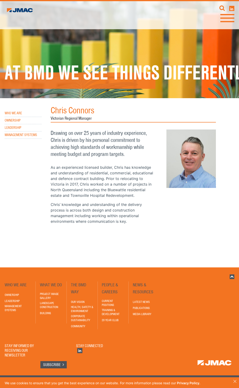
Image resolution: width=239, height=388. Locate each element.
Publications (141, 308)
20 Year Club (110, 320)
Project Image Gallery (49, 296)
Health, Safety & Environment (82, 309)
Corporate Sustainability (80, 318)
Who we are (13, 113)
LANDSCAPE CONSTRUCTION (49, 305)
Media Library (142, 314)
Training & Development (111, 312)
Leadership (13, 128)
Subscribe (52, 364)
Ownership (13, 120)
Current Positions (108, 303)
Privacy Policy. (188, 383)
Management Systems (21, 135)
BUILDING (45, 313)
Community (78, 326)
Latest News (141, 302)
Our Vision (77, 302)
